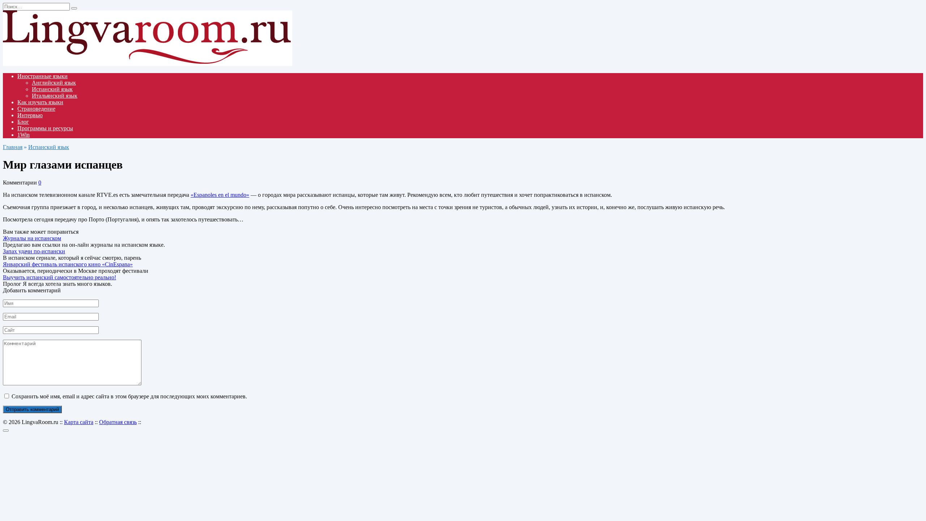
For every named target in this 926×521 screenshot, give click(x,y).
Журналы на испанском (32, 238)
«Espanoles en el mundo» (220, 195)
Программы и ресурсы (45, 128)
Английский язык (54, 83)
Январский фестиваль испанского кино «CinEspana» (68, 264)
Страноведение (36, 109)
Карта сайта (78, 422)
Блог (23, 122)
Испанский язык (52, 89)
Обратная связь (118, 422)
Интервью (30, 115)
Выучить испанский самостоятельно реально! (59, 277)
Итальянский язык (54, 96)
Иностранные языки (42, 76)
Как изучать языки (40, 102)
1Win (23, 135)
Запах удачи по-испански (34, 251)
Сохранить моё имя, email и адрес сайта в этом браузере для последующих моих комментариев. (129, 396)
